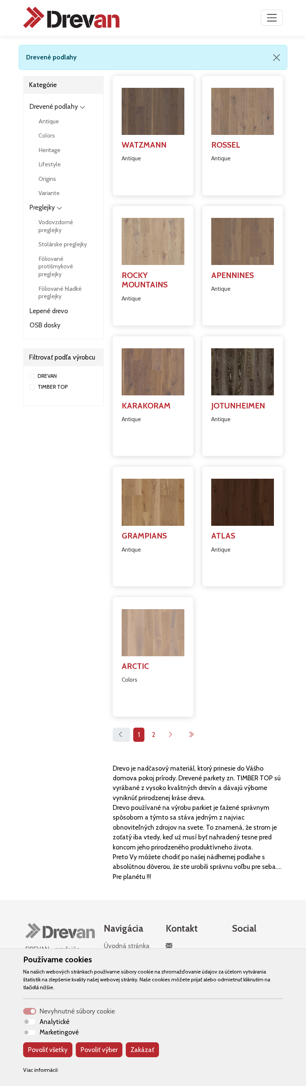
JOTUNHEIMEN (238, 405)
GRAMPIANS (144, 535)
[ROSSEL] (242, 110)
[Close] (276, 57)
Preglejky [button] (42, 207)
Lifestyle (49, 164)
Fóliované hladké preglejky (60, 292)
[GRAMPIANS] (153, 501)
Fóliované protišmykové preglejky (55, 266)
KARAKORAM (146, 405)
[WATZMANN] (153, 110)
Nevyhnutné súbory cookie (77, 1011)
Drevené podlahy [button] (53, 106)
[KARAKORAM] (153, 370)
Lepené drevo (48, 311)
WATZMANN (144, 144)
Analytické (54, 1021)
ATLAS (223, 535)
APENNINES (232, 275)
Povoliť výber (99, 1049)
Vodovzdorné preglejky (55, 226)
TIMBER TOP (53, 386)
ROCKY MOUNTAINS (145, 280)
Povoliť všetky (48, 1049)
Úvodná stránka (127, 946)
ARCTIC (135, 666)
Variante (49, 193)
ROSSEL (225, 144)
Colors (46, 135)
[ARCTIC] (153, 631)
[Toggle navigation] (272, 18)
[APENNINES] (242, 240)
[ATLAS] (242, 501)
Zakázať (142, 1049)
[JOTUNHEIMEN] (242, 370)
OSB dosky (44, 325)
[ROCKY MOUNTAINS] (153, 240)
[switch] (29, 1021)
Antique (48, 121)
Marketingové (59, 1032)
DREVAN (47, 376)
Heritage (49, 150)
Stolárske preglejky (62, 244)
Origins (47, 178)
